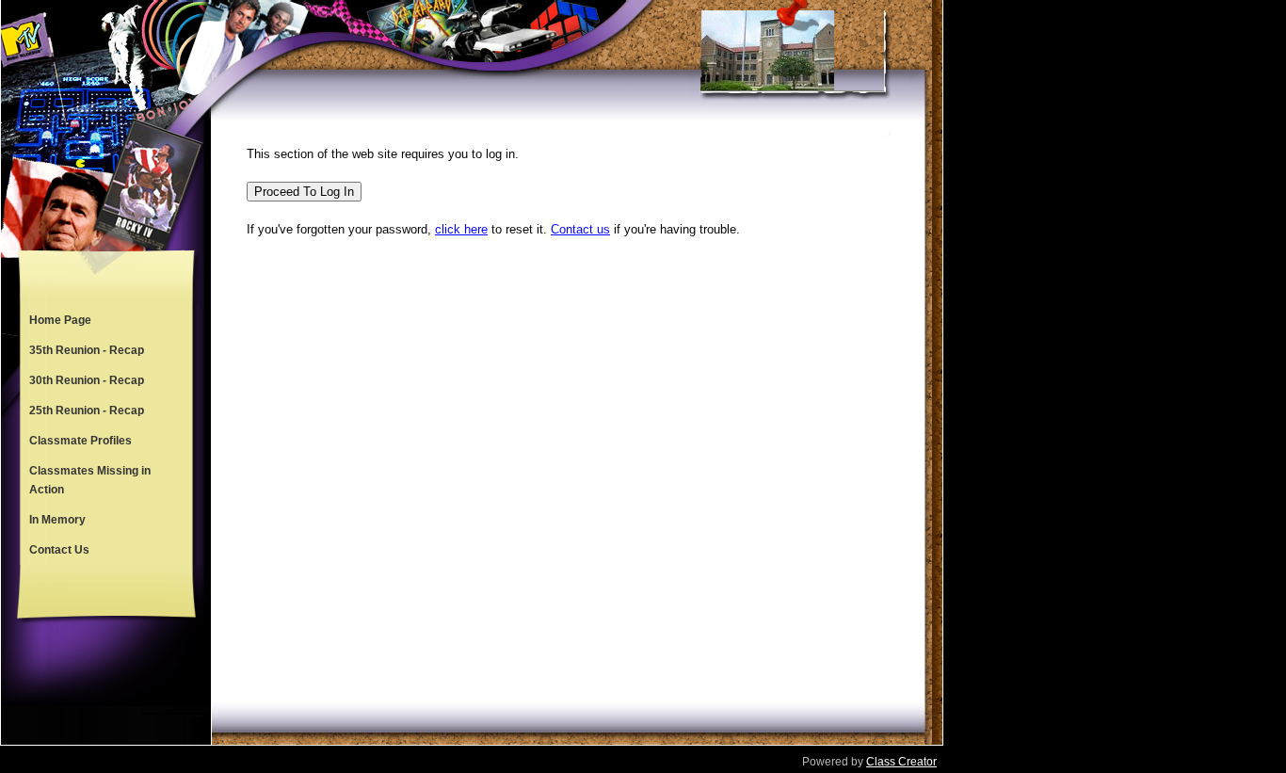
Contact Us (59, 549)
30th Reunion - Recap (86, 380)
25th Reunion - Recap (86, 410)
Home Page (60, 320)
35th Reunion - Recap (86, 350)
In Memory (57, 519)
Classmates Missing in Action (90, 480)
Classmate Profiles (80, 440)
